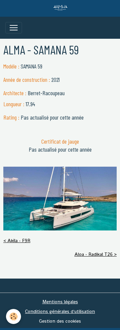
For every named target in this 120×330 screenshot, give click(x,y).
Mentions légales (60, 302)
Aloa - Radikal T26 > (95, 254)
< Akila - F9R (16, 240)
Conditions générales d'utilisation (60, 311)
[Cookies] (13, 316)
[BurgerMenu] (13, 27)
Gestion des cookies (60, 321)
